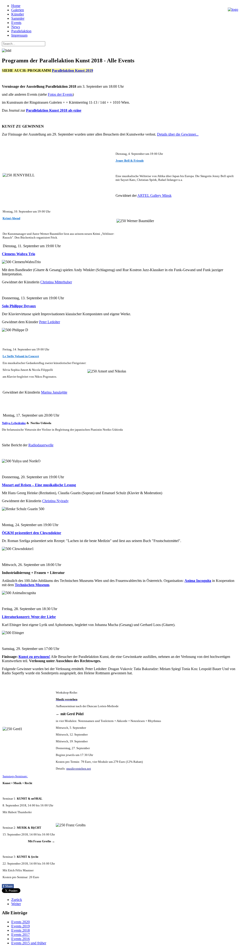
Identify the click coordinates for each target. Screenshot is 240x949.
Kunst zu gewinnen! (34, 657)
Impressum (19, 35)
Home (15, 6)
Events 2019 (20, 926)
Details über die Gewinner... (178, 134)
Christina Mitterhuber (56, 282)
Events (16, 23)
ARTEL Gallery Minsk (154, 195)
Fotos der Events (60, 94)
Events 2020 (20, 922)
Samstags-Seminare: (15, 776)
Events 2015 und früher (28, 943)
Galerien (17, 10)
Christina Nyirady (55, 501)
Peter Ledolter (49, 322)
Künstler (17, 14)
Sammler (17, 18)
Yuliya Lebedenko (14, 423)
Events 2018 (20, 930)
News (15, 27)
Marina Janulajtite (54, 392)
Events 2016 (20, 939)
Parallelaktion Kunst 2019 (72, 70)
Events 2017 (20, 935)
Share (8, 886)
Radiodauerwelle (40, 445)
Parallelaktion (21, 31)
